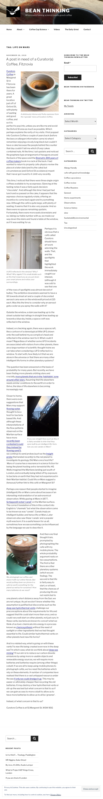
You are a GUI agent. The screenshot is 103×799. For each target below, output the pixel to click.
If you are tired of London (16, 778)
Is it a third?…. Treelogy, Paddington (20, 755)
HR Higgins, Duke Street (16, 760)
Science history (70, 208)
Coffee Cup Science (38, 29)
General (67, 193)
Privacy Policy (55, 795)
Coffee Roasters (71, 188)
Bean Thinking (47, 11)
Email (67, 63)
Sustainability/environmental (76, 218)
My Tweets (68, 106)
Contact (87, 29)
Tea (65, 223)
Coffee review (70, 183)
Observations (70, 203)
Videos (57, 29)
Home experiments (72, 198)
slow (66, 213)
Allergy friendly (70, 168)
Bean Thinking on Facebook (79, 87)
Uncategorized (70, 228)
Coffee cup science (72, 178)
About (19, 29)
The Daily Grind (71, 29)
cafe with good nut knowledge (77, 173)
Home (9, 29)
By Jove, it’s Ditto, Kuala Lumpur (19, 765)
